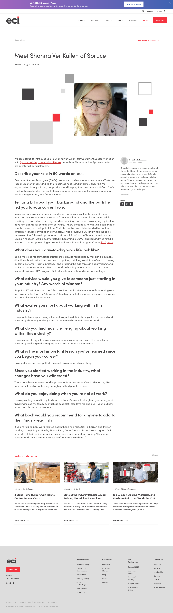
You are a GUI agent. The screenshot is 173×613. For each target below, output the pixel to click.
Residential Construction (81, 569)
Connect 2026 (133, 567)
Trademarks (52, 602)
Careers (157, 576)
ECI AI (145, 20)
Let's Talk (160, 20)
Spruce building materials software (40, 162)
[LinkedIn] (7, 583)
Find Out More (134, 4)
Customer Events (132, 572)
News (104, 578)
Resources (106, 564)
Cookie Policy (25, 602)
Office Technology (81, 583)
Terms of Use (39, 602)
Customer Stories (106, 569)
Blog (104, 574)
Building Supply (82, 578)
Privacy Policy (11, 602)
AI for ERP (80, 592)
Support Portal (134, 583)
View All (155, 455)
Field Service (81, 588)
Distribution (81, 574)
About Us (157, 564)
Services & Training (132, 578)
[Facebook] (14, 583)
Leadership (158, 572)
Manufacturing (82, 564)
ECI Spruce (107, 242)
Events (105, 582)
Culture (157, 579)
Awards (157, 568)
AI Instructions (159, 587)
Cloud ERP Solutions (154, 11)
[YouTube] (10, 583)
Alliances (157, 583)
